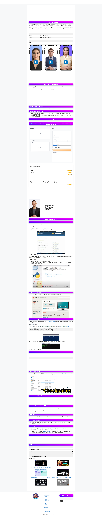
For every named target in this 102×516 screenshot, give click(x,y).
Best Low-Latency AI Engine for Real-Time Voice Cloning (61, 477)
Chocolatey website (52, 321)
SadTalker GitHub (64, 373)
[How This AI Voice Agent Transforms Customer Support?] (63, 482)
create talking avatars (46, 431)
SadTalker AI (32, 2)
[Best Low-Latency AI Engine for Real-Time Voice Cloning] (63, 472)
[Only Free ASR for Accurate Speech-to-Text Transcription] (41, 482)
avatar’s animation (41, 417)
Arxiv (47, 126)
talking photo (50, 108)
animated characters (41, 87)
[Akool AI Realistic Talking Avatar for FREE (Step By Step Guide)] (41, 463)
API (44, 508)
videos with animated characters (38, 93)
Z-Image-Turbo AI (47, 511)
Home (45, 493)
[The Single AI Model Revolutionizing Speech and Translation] (41, 472)
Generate (62, 149)
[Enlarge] (37, 494)
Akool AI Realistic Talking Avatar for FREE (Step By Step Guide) (41, 467)
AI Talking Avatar (46, 495)
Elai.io (46, 499)
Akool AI (46, 496)
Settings (53, 128)
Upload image (32, 128)
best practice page (61, 129)
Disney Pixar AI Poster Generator (54, 514)
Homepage (50, 126)
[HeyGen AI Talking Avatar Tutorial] (63, 463)
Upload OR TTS (32, 140)
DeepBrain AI (47, 500)
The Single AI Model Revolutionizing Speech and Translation (40, 477)
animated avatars (62, 89)
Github (54, 126)
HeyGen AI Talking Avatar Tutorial (57, 467)
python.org (47, 228)
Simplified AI (47, 504)
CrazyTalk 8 (46, 497)
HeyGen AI (46, 503)
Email (61, 497)
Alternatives (46, 507)
